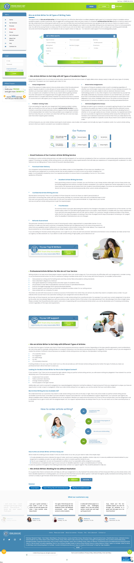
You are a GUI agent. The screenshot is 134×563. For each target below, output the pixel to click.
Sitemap (28, 538)
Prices (11, 32)
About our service (71, 533)
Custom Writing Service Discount (65, 545)
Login (104, 6)
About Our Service (12, 39)
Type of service (50, 40)
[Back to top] (129, 546)
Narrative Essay (87, 538)
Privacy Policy (89, 553)
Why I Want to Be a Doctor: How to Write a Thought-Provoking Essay (84, 540)
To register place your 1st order (15, 70)
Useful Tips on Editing (76, 541)
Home (11, 20)
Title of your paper (74, 40)
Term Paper (45, 538)
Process (11, 26)
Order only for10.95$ (68, 253)
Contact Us (12, 46)
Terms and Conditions (77, 553)
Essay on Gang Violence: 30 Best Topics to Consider (105, 543)
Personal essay (62, 538)
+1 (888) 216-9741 (128, 1)
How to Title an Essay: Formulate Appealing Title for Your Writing (45, 543)
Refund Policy (98, 553)
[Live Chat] (129, 552)
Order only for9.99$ (68, 324)
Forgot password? (11, 68)
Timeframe (96, 45)
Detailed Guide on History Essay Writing (77, 543)
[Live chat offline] (127, 559)
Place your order (59, 533)
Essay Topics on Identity (90, 541)
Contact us (101, 533)
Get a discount (92, 533)
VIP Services (80, 58)
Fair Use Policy (107, 553)
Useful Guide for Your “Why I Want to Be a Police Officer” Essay (45, 540)
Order (91, 6)
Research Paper (36, 538)
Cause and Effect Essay (75, 538)
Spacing (95, 40)
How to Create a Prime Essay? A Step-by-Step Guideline (92, 545)
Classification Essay (112, 538)
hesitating (86, 479)
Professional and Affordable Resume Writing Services (114, 541)
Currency (48, 51)
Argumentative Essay (99, 538)
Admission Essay (124, 538)
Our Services (13, 23)
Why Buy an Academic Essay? (81, 488)
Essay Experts (35, 488)
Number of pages (74, 45)
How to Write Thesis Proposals (60, 541)
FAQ (10, 43)
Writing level (49, 45)
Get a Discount (13, 35)
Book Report (53, 538)
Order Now (12, 29)
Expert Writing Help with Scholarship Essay (56, 488)
